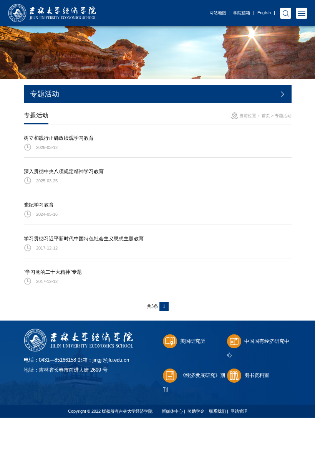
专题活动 (283, 115)
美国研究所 (192, 341)
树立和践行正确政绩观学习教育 (59, 138)
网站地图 (217, 12)
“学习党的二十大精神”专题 (53, 272)
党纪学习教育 (39, 205)
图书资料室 (256, 375)
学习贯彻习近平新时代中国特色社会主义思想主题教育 (84, 238)
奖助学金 (195, 411)
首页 (266, 115)
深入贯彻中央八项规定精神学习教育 (64, 171)
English (264, 12)
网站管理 (238, 411)
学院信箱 (241, 12)
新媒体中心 (172, 411)
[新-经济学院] (52, 8)
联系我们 (217, 411)
